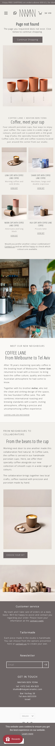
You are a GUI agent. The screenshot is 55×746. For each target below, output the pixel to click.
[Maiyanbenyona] (27, 13)
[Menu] (6, 13)
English (25, 716)
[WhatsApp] (15, 13)
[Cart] (40, 13)
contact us (21, 643)
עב (45, 12)
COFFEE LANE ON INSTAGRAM (16, 415)
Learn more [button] (27, 734)
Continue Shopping (27, 39)
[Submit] (45, 665)
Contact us (10, 246)
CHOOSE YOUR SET (15, 555)
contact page (37, 620)
